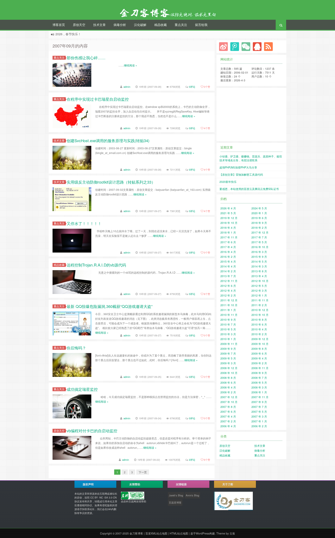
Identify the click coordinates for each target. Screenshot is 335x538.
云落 (232, 533)
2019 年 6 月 (259, 218)
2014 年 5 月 (259, 261)
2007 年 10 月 (228, 402)
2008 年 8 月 (228, 378)
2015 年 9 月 (259, 257)
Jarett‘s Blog (176, 495)
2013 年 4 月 (259, 276)
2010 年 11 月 (228, 315)
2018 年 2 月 (259, 227)
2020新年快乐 (228, 182)
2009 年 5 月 (228, 358)
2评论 (192, 460)
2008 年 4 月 (228, 387)
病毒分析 (120, 24)
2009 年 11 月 (228, 344)
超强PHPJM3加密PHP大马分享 (238, 167)
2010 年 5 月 (228, 329)
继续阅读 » (130, 65)
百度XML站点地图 (156, 533)
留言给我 (201, 24)
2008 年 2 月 (228, 392)
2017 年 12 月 (260, 232)
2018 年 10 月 (228, 223)
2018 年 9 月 (259, 223)
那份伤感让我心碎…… (86, 57)
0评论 (192, 87)
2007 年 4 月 (228, 416)
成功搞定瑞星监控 (82, 389)
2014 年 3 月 (259, 266)
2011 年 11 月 (260, 300)
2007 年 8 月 (228, 407)
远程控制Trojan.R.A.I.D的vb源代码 (96, 265)
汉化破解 (140, 24)
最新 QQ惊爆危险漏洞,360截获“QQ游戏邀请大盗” (110, 306)
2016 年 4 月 (228, 252)
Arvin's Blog (192, 495)
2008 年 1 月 (259, 392)
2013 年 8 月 (259, 271)
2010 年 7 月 (228, 324)
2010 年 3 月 (228, 334)
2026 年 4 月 (228, 208)
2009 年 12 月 (260, 339)
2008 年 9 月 (259, 373)
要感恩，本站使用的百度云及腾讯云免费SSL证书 (249, 189)
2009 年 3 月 (228, 363)
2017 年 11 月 (228, 237)
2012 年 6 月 (228, 286)
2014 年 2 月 (228, 271)
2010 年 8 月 (259, 319)
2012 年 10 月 (260, 281)
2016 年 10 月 (260, 247)
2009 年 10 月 (260, 344)
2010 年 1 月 (228, 339)
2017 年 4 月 (228, 247)
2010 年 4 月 (259, 329)
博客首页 (59, 24)
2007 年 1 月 (259, 421)
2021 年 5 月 (228, 213)
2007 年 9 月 (259, 402)
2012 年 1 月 (259, 295)
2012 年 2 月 (228, 295)
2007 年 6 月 (228, 411)
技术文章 (99, 24)
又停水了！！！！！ (84, 223)
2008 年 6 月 (228, 382)
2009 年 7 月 (228, 353)
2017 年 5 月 (259, 242)
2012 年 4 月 (228, 290)
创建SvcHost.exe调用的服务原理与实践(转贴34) (108, 140)
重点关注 (181, 24)
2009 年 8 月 (259, 349)
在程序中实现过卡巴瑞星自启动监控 (98, 99)
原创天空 (79, 24)
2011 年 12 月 (228, 300)
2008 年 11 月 (260, 368)
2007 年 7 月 (259, 407)
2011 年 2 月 (259, 305)
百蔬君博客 (175, 502)
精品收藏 (160, 24)
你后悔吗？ (76, 348)
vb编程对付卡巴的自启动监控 (92, 430)
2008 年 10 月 (228, 373)
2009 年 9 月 (228, 349)
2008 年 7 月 (259, 378)
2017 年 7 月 (259, 237)
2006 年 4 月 (228, 426)
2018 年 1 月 (228, 232)
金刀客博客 (136, 533)
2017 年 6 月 (228, 242)
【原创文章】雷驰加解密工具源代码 (241, 174)
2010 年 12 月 (260, 310)
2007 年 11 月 (260, 397)
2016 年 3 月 (259, 252)
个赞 (207, 87)
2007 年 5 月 (259, 411)
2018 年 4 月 (228, 227)
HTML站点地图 (179, 533)
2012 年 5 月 (259, 286)
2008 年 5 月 (259, 382)
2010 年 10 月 (260, 315)
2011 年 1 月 (228, 310)
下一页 (143, 472)
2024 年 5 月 (259, 208)
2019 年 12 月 (228, 218)
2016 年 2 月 (228, 257)
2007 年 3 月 (259, 416)
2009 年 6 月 (259, 353)
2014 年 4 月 (228, 266)
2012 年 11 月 (228, 281)
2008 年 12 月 (228, 368)
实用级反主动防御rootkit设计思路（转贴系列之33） (111, 182)
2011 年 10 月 (228, 305)
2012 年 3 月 (259, 290)
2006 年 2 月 (259, 426)
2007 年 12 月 (228, 397)
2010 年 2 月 (259, 334)
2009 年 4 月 (259, 358)
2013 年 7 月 (228, 276)
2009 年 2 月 (259, 363)
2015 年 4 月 (228, 261)
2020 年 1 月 (259, 213)
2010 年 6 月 (259, 324)
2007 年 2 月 (228, 421)
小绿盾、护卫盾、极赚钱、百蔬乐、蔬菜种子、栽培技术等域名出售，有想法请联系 (250, 158)
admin (126, 87)
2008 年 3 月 (259, 387)
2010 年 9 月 (228, 319)
